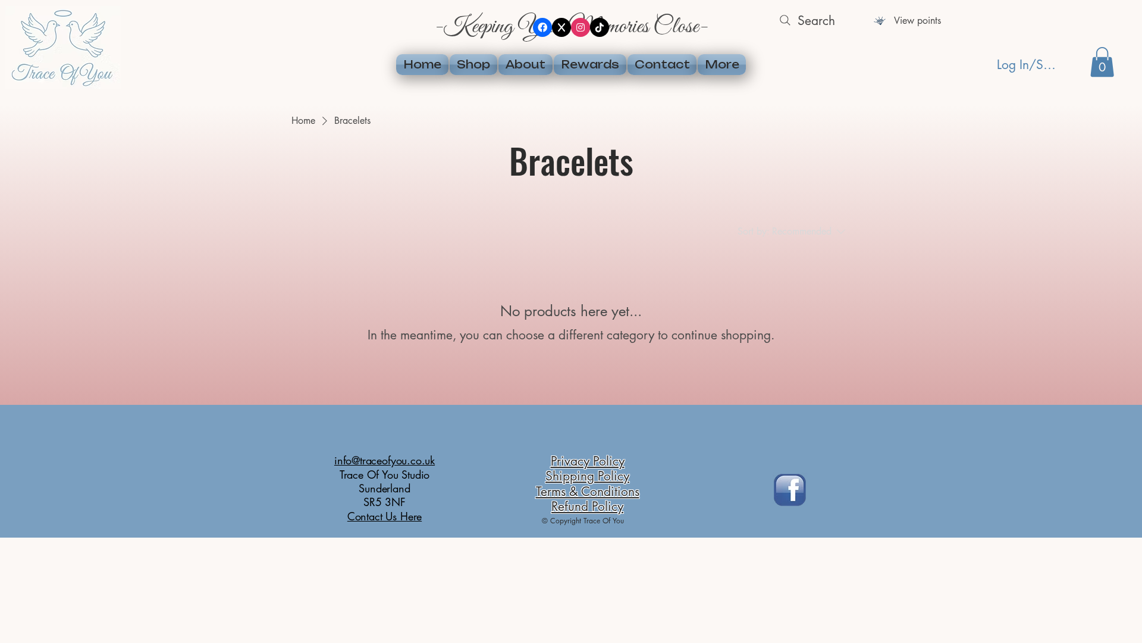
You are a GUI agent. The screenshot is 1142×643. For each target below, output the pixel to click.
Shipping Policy (587, 476)
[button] (1102, 62)
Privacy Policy (588, 461)
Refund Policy (587, 506)
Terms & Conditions (587, 491)
